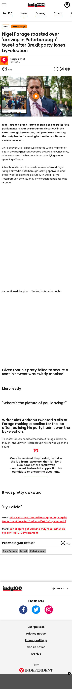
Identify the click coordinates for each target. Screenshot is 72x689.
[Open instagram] (49, 609)
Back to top (63, 588)
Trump (58, 13)
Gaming (41, 13)
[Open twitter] (36, 609)
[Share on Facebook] (56, 69)
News (24, 13)
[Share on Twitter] (62, 69)
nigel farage (10, 551)
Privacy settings (36, 640)
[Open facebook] (23, 609)
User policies (36, 627)
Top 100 (7, 13)
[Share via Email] (67, 69)
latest (23, 551)
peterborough (19, 26)
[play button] (36, 96)
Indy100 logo (36, 5)
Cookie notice (36, 647)
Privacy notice (36, 634)
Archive (36, 654)
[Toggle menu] (5, 5)
